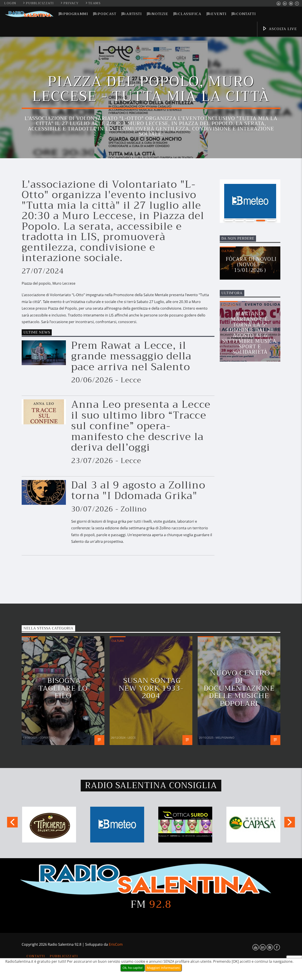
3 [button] (250, 220)
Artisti (134, 14)
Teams (94, 3)
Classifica (189, 14)
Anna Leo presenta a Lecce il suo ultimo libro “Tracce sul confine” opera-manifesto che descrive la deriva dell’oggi (141, 426)
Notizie (160, 14)
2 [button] (239, 220)
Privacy (71, 3)
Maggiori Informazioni (163, 968)
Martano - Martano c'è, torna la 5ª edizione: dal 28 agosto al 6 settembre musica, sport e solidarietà (250, 332)
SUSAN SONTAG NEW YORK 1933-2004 (151, 688)
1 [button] (228, 220)
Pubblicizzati (40, 3)
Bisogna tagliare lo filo (63, 688)
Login (10, 3)
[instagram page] (291, 3)
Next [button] (289, 824)
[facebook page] (297, 3)
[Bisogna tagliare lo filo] (99, 740)
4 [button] (260, 220)
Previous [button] (12, 824)
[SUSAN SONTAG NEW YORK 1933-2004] (187, 740)
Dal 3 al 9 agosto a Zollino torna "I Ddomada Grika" (138, 490)
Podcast (107, 14)
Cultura (151, 62)
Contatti (246, 14)
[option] (250, 201)
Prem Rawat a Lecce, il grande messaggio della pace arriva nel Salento (131, 356)
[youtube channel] (278, 3)
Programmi (75, 14)
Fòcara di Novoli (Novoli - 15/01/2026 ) (251, 264)
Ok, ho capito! (132, 968)
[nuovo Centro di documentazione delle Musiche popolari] (275, 740)
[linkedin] (285, 3)
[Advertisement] (253, 488)
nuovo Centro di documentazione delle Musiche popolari (239, 688)
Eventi (219, 14)
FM (151, 904)
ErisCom (116, 944)
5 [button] (271, 220)
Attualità (229, 305)
